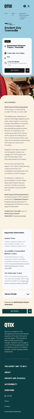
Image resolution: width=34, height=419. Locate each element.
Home (6, 13)
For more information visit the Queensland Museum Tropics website (17, 266)
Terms (7, 401)
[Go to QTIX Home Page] (8, 6)
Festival (8, 41)
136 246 (9, 396)
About (8, 372)
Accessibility (11, 384)
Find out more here (19, 216)
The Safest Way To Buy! (16, 366)
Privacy (7, 406)
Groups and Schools (15, 378)
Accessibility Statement (13, 412)
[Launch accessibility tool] (24, 6)
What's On (13, 14)
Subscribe (9, 390)
